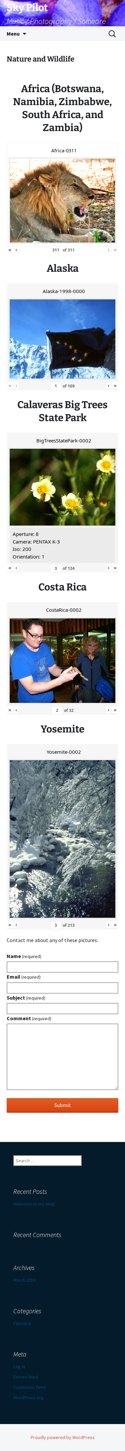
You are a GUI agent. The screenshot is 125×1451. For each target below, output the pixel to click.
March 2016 (24, 1280)
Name (24, 956)
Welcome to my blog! (34, 1204)
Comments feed (29, 1387)
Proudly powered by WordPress (63, 1437)
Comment (29, 1018)
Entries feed (25, 1377)
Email (24, 976)
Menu (13, 33)
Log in (19, 1367)
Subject (26, 997)
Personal (22, 1323)
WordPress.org (28, 1397)
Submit (62, 1105)
